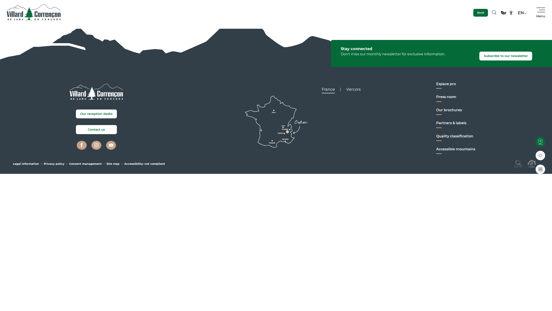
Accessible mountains (455, 149)
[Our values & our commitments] (503, 15)
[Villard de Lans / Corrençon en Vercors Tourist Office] (34, 13)
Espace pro (446, 84)
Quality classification (454, 136)
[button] (494, 13)
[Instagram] (96, 145)
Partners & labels (451, 123)
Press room (446, 97)
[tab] (328, 89)
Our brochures (449, 110)
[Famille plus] (532, 163)
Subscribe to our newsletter (506, 56)
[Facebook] (82, 145)
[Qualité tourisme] (518, 163)
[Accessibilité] (511, 13)
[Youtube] (111, 145)
